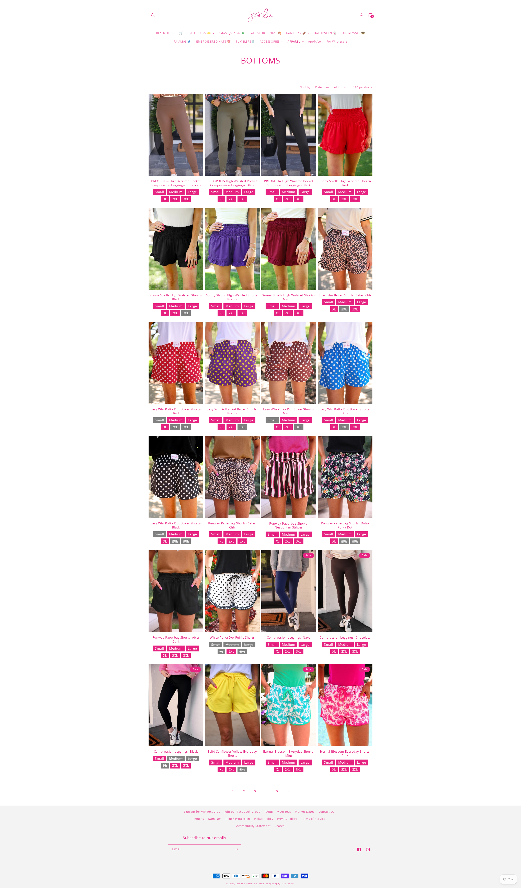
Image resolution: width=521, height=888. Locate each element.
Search (280, 826)
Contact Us (326, 811)
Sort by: (305, 87)
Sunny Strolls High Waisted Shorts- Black (176, 297)
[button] (153, 15)
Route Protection (237, 819)
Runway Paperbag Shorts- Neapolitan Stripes (288, 526)
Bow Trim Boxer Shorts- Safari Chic (345, 295)
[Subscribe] (236, 849)
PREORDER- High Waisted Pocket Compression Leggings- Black (288, 183)
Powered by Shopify (269, 883)
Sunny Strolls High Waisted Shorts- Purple (232, 297)
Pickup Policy (263, 819)
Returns (198, 819)
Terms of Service (313, 819)
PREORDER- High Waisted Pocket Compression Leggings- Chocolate (175, 183)
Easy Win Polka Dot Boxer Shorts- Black (175, 525)
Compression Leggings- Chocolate (345, 637)
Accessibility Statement (253, 826)
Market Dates (304, 811)
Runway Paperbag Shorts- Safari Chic (232, 525)
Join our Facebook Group (242, 811)
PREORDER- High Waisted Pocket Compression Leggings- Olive (232, 183)
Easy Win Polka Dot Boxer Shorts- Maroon (288, 411)
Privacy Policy (287, 819)
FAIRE (269, 811)
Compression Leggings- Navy (289, 637)
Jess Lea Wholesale (246, 883)
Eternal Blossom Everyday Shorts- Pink (345, 754)
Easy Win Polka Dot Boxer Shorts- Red (175, 411)
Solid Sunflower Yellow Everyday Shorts (232, 754)
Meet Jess (284, 811)
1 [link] (233, 791)
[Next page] (287, 791)
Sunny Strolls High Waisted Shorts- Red (345, 183)
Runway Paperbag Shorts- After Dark (175, 640)
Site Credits (288, 883)
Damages (214, 819)
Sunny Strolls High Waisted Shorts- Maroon (288, 297)
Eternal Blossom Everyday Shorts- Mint (288, 754)
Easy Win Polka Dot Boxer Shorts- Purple (232, 411)
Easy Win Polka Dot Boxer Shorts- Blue (345, 411)
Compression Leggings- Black (176, 751)
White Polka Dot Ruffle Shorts (232, 637)
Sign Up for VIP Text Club (202, 811)
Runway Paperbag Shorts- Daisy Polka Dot (345, 525)
